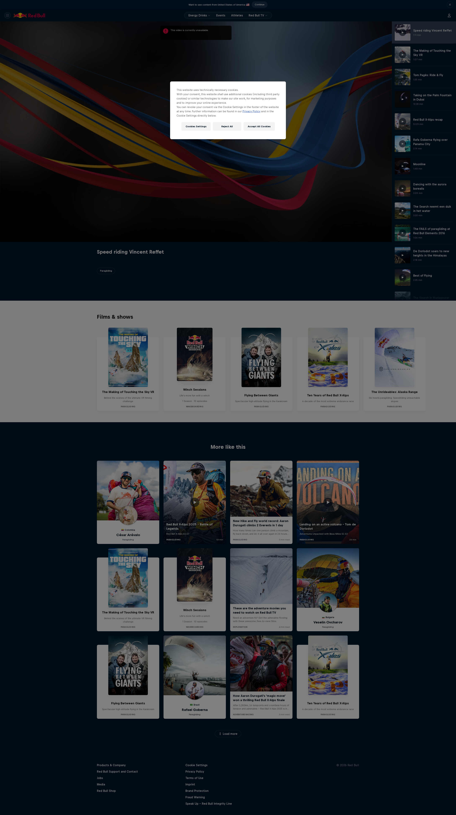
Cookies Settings (196, 126)
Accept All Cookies (259, 126)
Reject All (227, 126)
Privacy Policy (251, 111)
